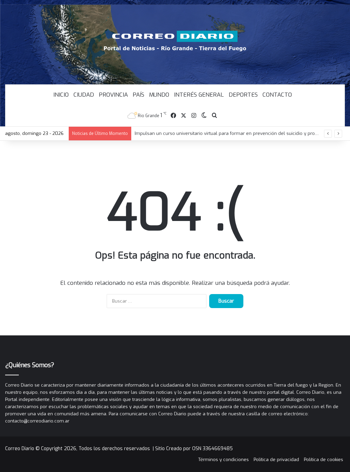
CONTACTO (277, 95)
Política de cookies (323, 459)
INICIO (61, 95)
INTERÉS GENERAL (199, 95)
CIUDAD (83, 95)
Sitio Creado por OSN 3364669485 (194, 448)
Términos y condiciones (223, 459)
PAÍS (138, 95)
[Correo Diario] (175, 41)
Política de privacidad (276, 459)
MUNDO (159, 95)
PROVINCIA (113, 95)
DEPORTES (243, 95)
